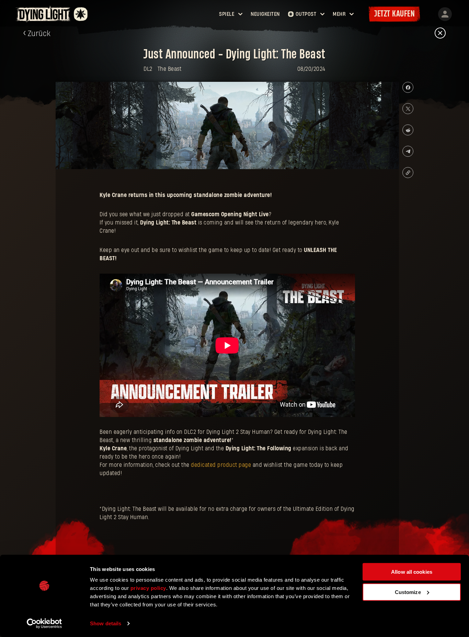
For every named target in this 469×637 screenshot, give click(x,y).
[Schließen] (440, 34)
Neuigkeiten (265, 14)
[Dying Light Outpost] (44, 14)
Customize (408, 592)
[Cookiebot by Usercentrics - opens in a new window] (44, 623)
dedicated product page (221, 465)
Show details (105, 623)
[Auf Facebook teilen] (407, 87)
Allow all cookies (411, 572)
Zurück (39, 34)
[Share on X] (407, 108)
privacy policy (148, 588)
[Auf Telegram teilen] (407, 151)
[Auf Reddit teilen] (407, 129)
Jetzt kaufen (394, 14)
